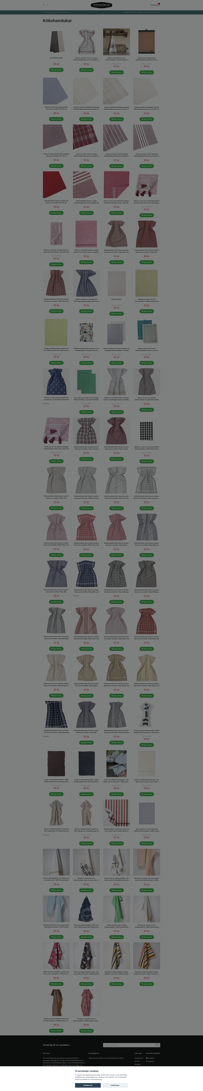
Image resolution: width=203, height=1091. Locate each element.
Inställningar (115, 1085)
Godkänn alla (87, 1085)
